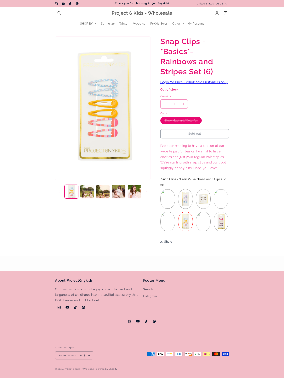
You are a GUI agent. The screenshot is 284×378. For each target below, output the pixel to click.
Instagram (150, 296)
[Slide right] (146, 191)
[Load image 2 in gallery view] (87, 191)
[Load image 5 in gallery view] (134, 191)
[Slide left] (59, 191)
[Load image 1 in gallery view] (71, 191)
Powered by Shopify (106, 369)
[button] (59, 13)
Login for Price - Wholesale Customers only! (194, 82)
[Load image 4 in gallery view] (118, 191)
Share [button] (168, 241)
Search (148, 289)
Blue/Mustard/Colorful (183, 121)
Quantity (165, 96)
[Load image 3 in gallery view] (103, 191)
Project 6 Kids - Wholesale (79, 369)
